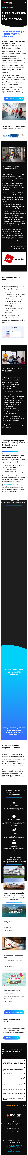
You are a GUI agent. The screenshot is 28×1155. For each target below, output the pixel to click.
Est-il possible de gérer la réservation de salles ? (13, 1099)
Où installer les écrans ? (9, 1074)
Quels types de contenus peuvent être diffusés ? (13, 1070)
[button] (14, 1062)
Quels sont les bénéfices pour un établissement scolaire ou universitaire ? (13, 1063)
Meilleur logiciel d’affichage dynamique (14, 1145)
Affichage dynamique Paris (13, 1150)
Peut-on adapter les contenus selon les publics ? (13, 1079)
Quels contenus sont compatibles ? (12, 1093)
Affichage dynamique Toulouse (14, 1151)
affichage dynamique (9, 484)
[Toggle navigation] (26, 2)
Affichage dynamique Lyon (13, 1147)
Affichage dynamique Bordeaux (13, 1146)
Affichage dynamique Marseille (14, 1149)
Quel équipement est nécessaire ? (12, 1089)
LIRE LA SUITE (8, 930)
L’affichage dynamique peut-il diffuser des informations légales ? (13, 1085)
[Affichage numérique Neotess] (7, 2)
